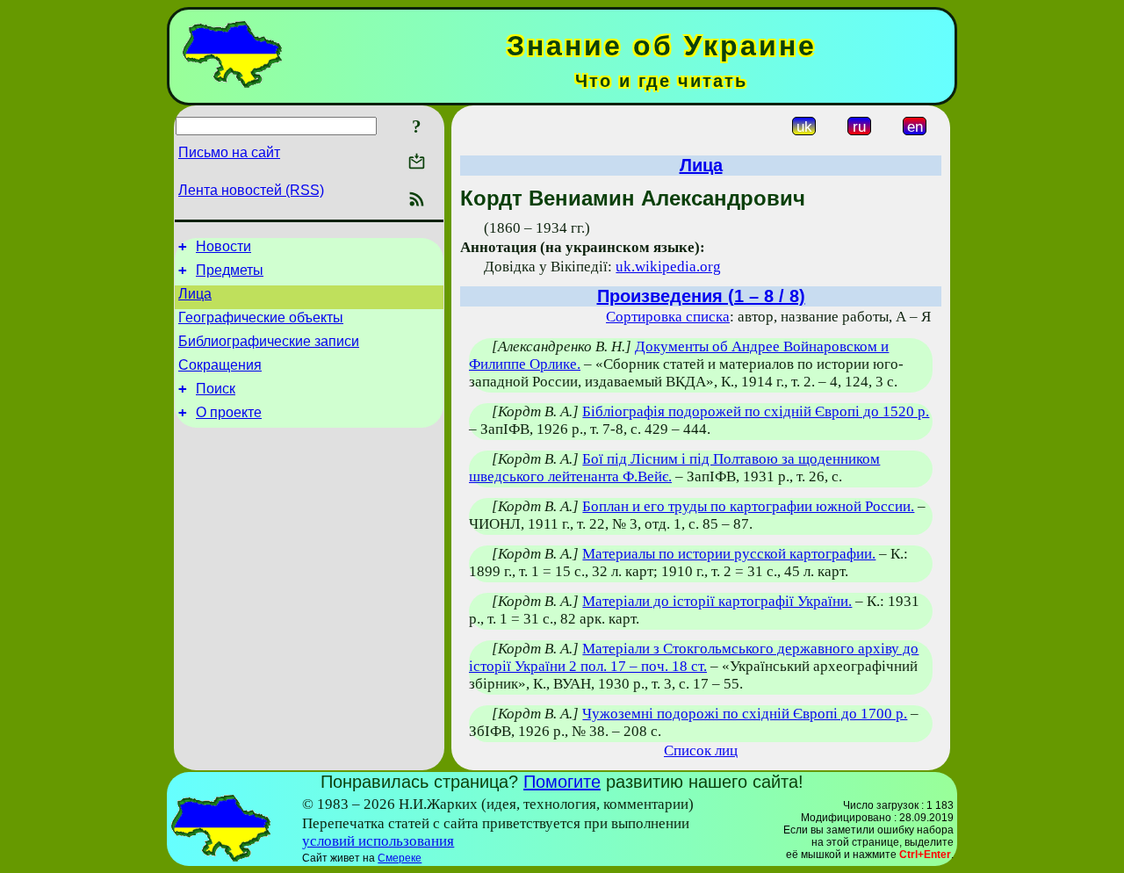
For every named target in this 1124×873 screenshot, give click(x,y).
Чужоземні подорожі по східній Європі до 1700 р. (744, 713)
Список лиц (701, 750)
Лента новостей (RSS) (251, 190)
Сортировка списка (668, 316)
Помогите (562, 781)
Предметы (229, 270)
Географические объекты (260, 317)
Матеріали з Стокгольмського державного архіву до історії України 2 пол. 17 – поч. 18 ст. (694, 657)
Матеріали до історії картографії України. (717, 601)
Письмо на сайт (229, 152)
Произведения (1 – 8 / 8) (701, 296)
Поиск (215, 388)
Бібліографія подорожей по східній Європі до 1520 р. (755, 411)
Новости (223, 246)
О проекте (229, 412)
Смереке (400, 858)
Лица (195, 293)
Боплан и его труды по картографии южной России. (748, 506)
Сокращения (220, 364)
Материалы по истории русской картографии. (728, 553)
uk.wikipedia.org (668, 266)
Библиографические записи (268, 341)
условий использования (378, 841)
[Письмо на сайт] (417, 163)
